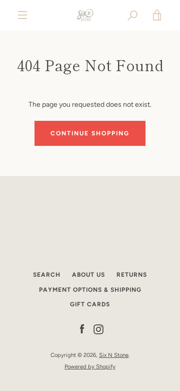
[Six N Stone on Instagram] (99, 329)
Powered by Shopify (90, 366)
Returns (131, 274)
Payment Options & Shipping (90, 289)
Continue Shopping (90, 133)
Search (46, 274)
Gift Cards (90, 304)
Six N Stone (113, 354)
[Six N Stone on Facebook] (82, 329)
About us (88, 274)
